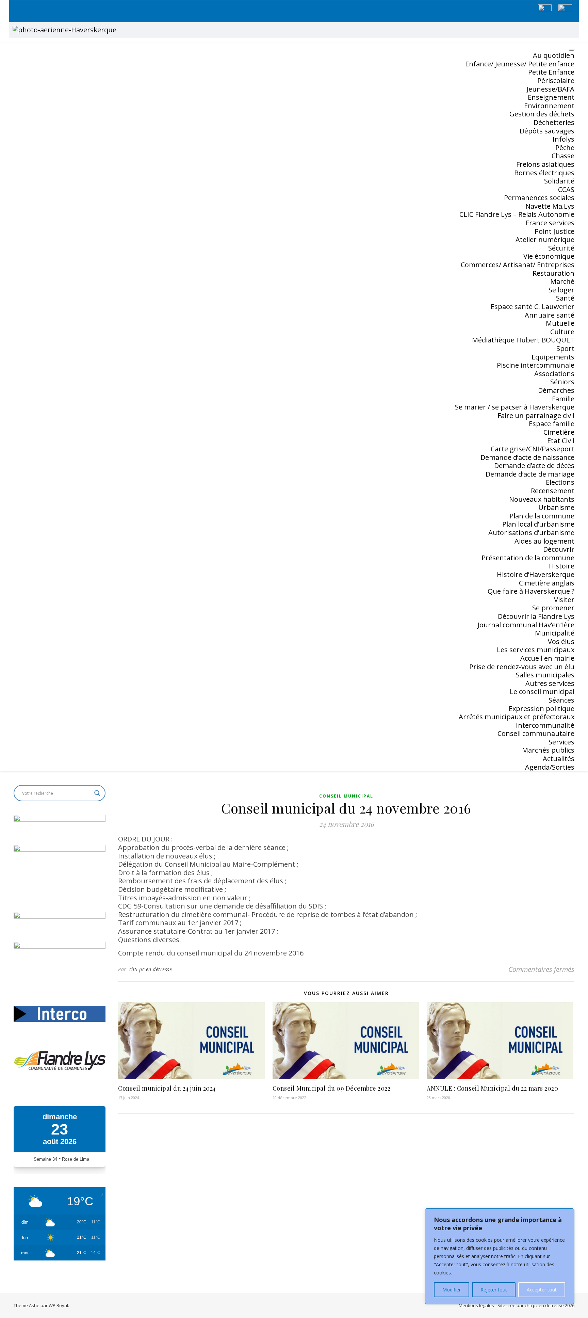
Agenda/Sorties (549, 767)
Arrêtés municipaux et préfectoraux (516, 716)
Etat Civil (560, 440)
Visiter (564, 599)
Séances (561, 700)
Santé (565, 298)
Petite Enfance (551, 72)
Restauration (553, 273)
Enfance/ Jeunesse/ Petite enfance (519, 63)
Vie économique (548, 256)
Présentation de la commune (527, 557)
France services (550, 222)
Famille (563, 398)
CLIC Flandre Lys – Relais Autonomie (516, 214)
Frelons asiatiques (545, 164)
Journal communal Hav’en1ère (525, 624)
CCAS (566, 189)
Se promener (553, 607)
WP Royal (58, 1305)
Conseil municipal (346, 796)
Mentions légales (476, 1305)
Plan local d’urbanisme (538, 524)
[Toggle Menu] (571, 50)
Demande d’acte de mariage (530, 474)
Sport (565, 348)
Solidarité (559, 181)
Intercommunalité (545, 725)
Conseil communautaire (535, 733)
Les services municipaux (535, 649)
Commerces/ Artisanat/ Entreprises (517, 264)
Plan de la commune (541, 515)
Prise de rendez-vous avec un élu (521, 666)
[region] (499, 1256)
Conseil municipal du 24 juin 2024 (167, 1088)
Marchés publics (548, 750)
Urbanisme (556, 507)
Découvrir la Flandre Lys (536, 616)
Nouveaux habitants (541, 499)
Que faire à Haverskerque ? (531, 591)
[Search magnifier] (97, 793)
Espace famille (551, 423)
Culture (562, 331)
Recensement (552, 490)
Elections (560, 482)
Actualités (558, 758)
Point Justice (554, 231)
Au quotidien (553, 55)
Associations (554, 373)
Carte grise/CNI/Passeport (532, 448)
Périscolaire (555, 80)
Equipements (553, 356)
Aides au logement (544, 541)
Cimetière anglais (546, 583)
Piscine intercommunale (535, 365)
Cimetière (558, 432)
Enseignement (551, 97)
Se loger (561, 289)
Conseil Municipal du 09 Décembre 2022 (332, 1088)
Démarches (556, 390)
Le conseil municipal (542, 691)
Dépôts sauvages (547, 130)
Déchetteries (554, 122)
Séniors (562, 381)
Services (561, 741)
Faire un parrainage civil (535, 415)
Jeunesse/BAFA (550, 89)
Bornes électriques (544, 172)
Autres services (549, 683)
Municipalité (554, 633)
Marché (562, 281)
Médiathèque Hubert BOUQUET (523, 339)
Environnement (549, 105)
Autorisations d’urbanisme (531, 532)
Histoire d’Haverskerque (535, 574)
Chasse (563, 155)
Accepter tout (542, 1289)
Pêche (564, 147)
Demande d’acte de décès (534, 465)
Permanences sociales (539, 197)
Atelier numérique (545, 239)
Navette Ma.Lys (549, 206)
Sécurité (561, 248)
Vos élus (561, 641)
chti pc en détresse (150, 969)
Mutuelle (560, 323)
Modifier (451, 1289)
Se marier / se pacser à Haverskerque (514, 407)
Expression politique (541, 708)
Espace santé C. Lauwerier (532, 306)
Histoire (561, 565)
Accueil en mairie (547, 658)
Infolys (563, 139)
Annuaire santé (549, 315)
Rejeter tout (493, 1289)
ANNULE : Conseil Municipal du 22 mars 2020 (492, 1088)
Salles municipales (545, 674)
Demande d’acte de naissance (527, 457)
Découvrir (558, 549)
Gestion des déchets (541, 113)
